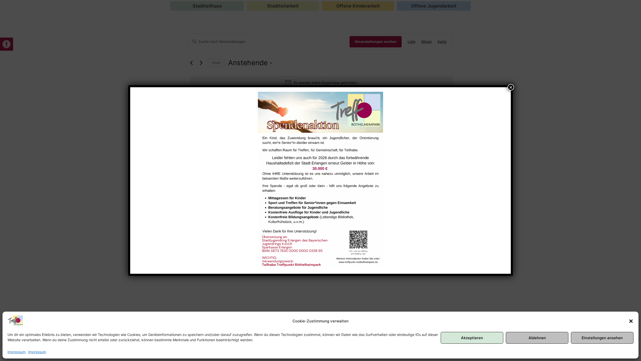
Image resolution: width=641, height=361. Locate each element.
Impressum (17, 352)
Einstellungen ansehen (602, 337)
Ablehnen (537, 337)
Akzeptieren (472, 337)
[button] (630, 321)
